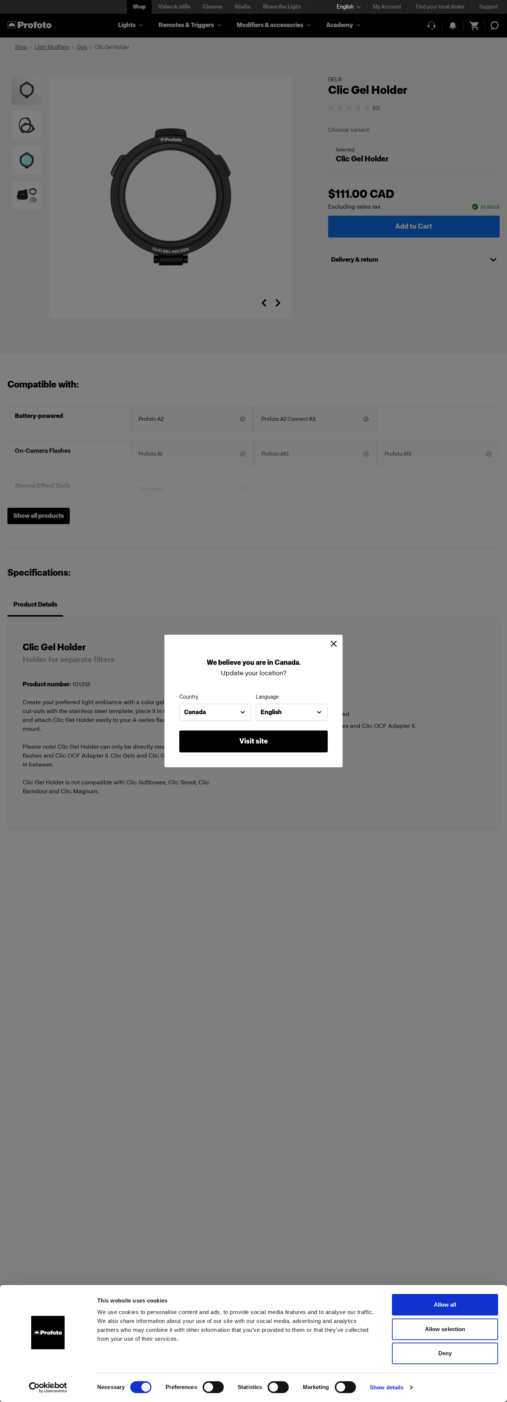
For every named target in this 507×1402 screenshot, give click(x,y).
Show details (386, 1387)
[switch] (213, 1387)
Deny (445, 1353)
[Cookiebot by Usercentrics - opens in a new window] (48, 1387)
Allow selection (445, 1329)
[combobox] (215, 712)
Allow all (445, 1304)
